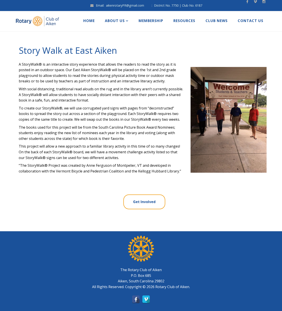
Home (89, 20)
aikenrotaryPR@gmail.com (125, 5)
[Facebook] (136, 299)
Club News (217, 20)
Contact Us (250, 20)
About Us (115, 20)
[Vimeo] (146, 299)
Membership (151, 20)
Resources (184, 20)
